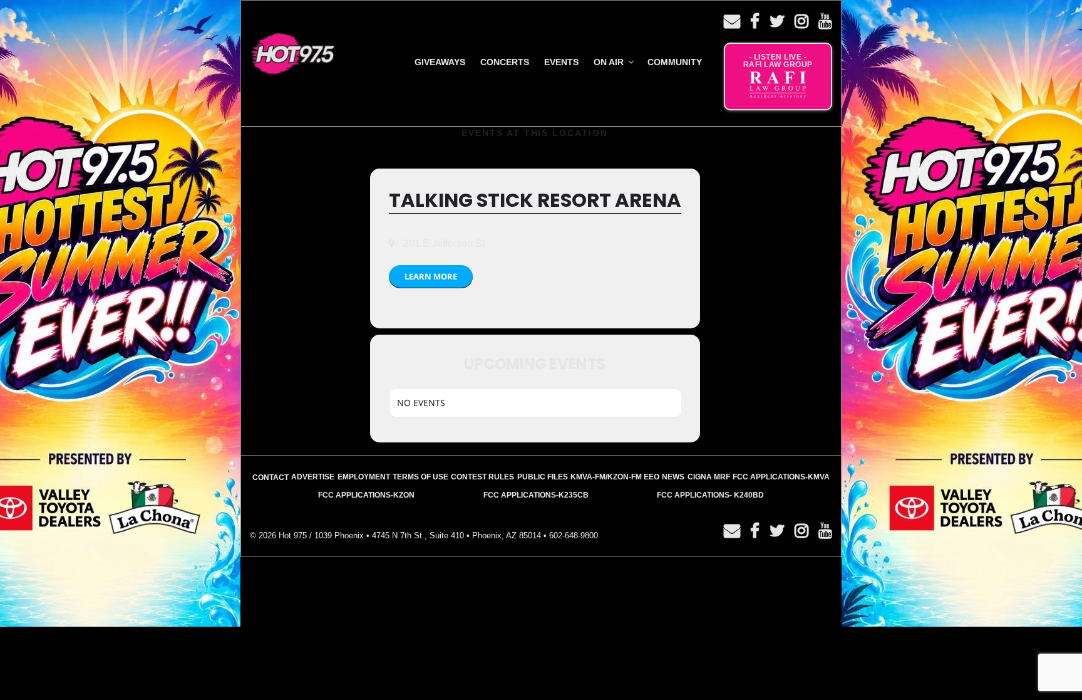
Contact (270, 477)
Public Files (542, 477)
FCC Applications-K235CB (536, 495)
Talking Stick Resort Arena (535, 200)
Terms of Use (420, 477)
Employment (363, 477)
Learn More (430, 276)
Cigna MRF (709, 477)
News (673, 477)
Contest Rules (482, 477)
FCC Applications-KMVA (781, 477)
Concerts (504, 62)
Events (561, 62)
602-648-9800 (573, 535)
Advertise (312, 477)
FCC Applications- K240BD (710, 495)
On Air (609, 62)
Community (674, 62)
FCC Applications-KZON (366, 495)
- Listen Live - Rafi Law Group (778, 61)
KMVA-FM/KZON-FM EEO (614, 477)
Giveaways (440, 62)
